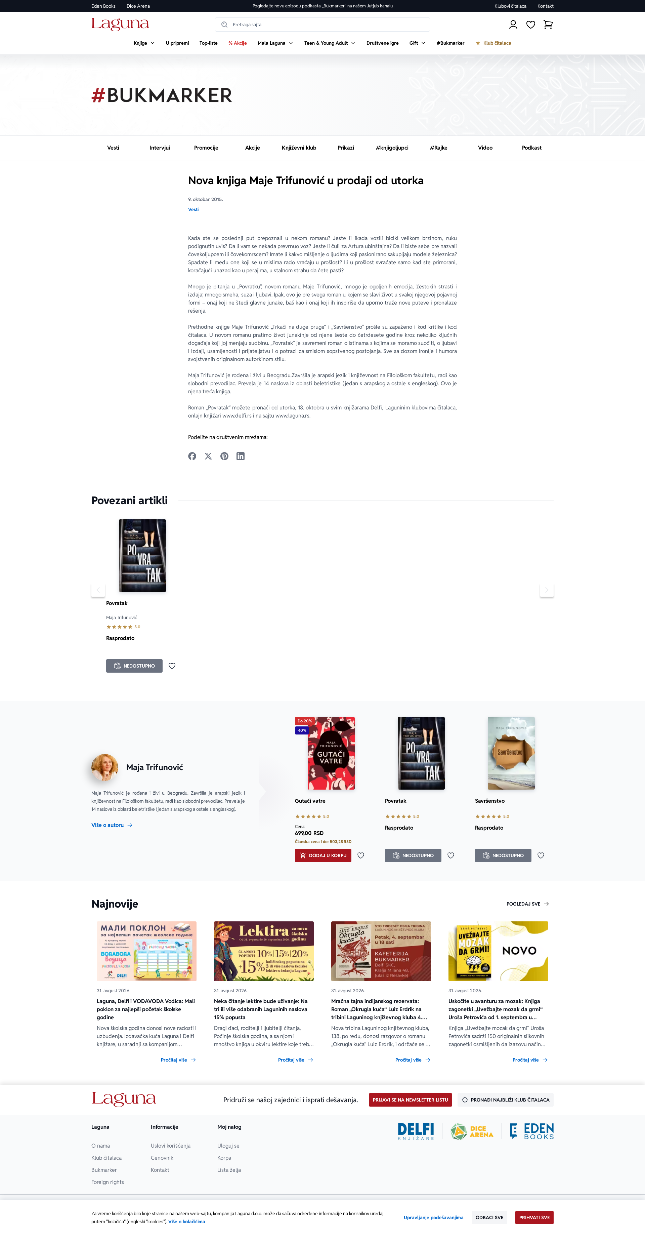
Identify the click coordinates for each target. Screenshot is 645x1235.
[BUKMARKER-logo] (161, 95)
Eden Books (103, 6)
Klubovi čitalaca (510, 6)
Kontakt (546, 6)
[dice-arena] (471, 1131)
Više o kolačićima (186, 1222)
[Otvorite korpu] (548, 24)
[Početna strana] (122, 25)
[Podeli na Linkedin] (240, 456)
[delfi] (416, 1131)
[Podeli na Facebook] (192, 456)
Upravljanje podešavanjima (434, 1217)
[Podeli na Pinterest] (224, 456)
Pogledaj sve (523, 904)
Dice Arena (138, 6)
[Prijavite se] (513, 24)
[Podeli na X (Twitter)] (208, 456)
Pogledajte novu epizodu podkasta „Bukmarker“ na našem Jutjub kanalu (323, 6)
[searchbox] (322, 24)
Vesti (193, 209)
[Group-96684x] (532, 1131)
